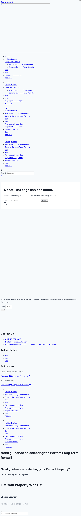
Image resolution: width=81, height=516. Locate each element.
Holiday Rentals (11, 59)
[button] (40, 170)
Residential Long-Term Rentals (21, 64)
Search (3, 173)
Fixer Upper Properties (14, 124)
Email (3, 307)
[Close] (80, 0)
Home (7, 56)
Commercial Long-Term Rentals (21, 67)
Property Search (11, 129)
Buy (6, 70)
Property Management (14, 75)
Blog (6, 132)
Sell (6, 73)
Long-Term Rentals (12, 62)
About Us (8, 78)
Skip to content (7, 2)
